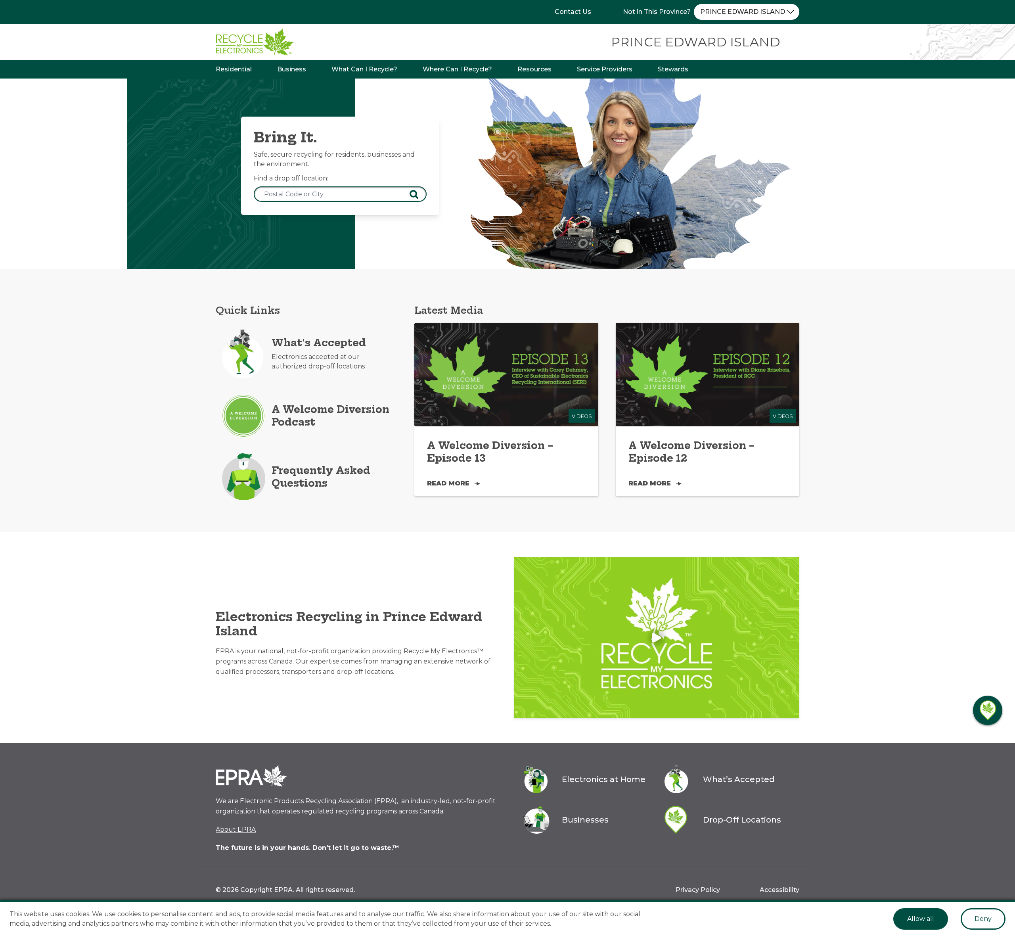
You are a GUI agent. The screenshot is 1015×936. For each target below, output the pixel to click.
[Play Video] (656, 637)
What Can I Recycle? (364, 69)
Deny (983, 919)
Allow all (920, 919)
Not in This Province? (657, 11)
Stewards (673, 69)
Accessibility (779, 890)
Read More (448, 483)
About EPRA (236, 829)
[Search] (414, 194)
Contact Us (573, 11)
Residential (234, 69)
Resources (534, 69)
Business (291, 69)
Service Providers (604, 69)
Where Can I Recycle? (457, 69)
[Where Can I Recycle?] (987, 710)
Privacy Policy (698, 890)
